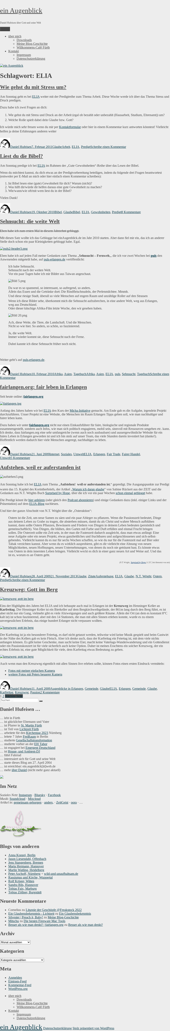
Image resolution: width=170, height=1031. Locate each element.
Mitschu (13, 921)
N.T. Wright (143, 576)
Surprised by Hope (57, 493)
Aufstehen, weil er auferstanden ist (40, 467)
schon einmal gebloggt (130, 493)
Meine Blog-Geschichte (32, 43)
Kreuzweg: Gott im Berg (29, 589)
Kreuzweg (22, 692)
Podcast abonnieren (80, 500)
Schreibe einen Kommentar (108, 147)
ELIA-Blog (36, 503)
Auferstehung (104, 576)
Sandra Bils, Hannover (23, 885)
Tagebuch (79, 374)
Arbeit (66, 147)
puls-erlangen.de (54, 259)
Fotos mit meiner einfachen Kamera (31, 670)
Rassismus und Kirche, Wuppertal (30, 877)
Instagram (25, 795)
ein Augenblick (21, 10)
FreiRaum (29, 736)
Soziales (66, 454)
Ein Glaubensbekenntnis (75, 913)
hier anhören (36, 500)
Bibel (58, 212)
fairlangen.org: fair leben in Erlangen (43, 387)
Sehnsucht (128, 374)
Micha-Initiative (80, 410)
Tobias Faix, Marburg (22, 888)
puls (117, 374)
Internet (54, 454)
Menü (5, 29)
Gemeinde (91, 688)
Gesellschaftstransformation (34, 740)
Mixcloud (34, 798)
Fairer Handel (131, 454)
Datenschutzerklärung (31, 58)
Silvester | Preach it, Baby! (25, 917)
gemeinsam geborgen (27, 802)
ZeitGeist (62, 802)
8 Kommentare (131, 212)
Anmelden (15, 977)
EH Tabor (40, 744)
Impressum (24, 55)
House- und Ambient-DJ (24, 751)
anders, (48, 802)
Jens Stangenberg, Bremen (25, 862)
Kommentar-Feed (19, 985)
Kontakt (13, 51)
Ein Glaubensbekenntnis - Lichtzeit (31, 913)
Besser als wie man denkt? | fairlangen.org (35, 924)
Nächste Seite (14, 696)
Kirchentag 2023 (37, 733)
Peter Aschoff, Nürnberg (24, 873)
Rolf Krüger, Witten (21, 881)
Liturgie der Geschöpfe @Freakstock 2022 (54, 910)
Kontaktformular (70, 127)
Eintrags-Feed (17, 981)
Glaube (57, 147)
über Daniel (19, 770)
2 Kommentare (50, 692)
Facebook (54, 795)
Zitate (92, 576)
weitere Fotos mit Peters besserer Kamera (35, 674)
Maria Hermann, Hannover (26, 866)
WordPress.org (18, 989)
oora (74, 802)
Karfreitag (6, 692)
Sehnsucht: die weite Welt (30, 221)
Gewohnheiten (100, 212)
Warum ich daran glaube (88, 489)
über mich (14, 36)
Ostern (157, 576)
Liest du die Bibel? (21, 156)
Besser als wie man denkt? (85, 924)
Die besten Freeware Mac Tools (44, 921)
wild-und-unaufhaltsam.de (61, 873)
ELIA (36, 96)
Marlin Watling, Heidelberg (26, 870)
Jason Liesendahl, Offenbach (27, 859)
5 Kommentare (20, 458)
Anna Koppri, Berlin (21, 855)
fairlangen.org (39, 425)
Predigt (85, 147)
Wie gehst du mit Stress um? (33, 87)
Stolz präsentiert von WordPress (93, 1028)
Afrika (58, 374)
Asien (68, 374)
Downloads (24, 40)
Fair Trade (113, 454)
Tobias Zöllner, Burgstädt (24, 892)
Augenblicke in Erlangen (66, 688)
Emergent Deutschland (40, 747)
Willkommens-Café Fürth (33, 47)
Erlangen (99, 454)
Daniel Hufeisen (21, 147)
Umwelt (78, 454)
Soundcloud (17, 798)
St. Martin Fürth (31, 725)
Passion (35, 692)
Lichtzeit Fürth (29, 729)
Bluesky (39, 795)
